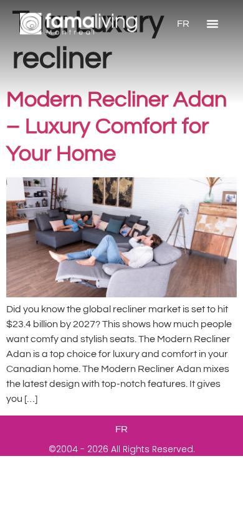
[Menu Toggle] (212, 23)
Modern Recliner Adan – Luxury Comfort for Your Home (116, 126)
